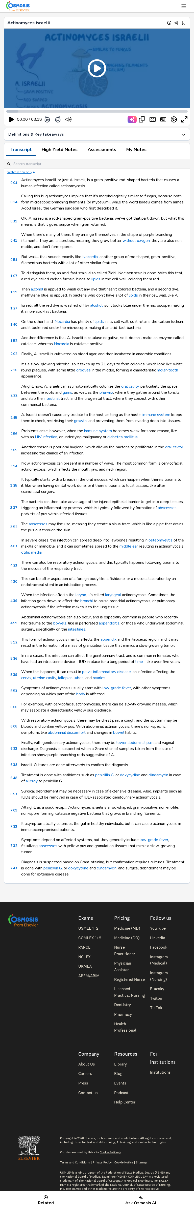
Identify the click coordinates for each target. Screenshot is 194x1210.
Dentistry (122, 1004)
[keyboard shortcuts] (163, 119)
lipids (95, 279)
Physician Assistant (122, 966)
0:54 (13, 259)
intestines (76, 629)
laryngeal (113, 595)
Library (120, 1064)
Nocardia (90, 257)
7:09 (13, 810)
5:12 (13, 642)
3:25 (13, 485)
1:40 (13, 324)
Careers (85, 1073)
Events (120, 1083)
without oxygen (136, 240)
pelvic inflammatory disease (106, 672)
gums (67, 392)
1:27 (13, 308)
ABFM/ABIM (89, 975)
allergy (32, 781)
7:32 (13, 845)
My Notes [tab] (136, 150)
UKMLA (85, 966)
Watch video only (19, 172)
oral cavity (130, 386)
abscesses (167, 508)
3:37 (13, 507)
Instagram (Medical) (159, 960)
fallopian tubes (71, 678)
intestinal (52, 398)
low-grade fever (117, 688)
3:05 (13, 450)
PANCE (84, 947)
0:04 (13, 182)
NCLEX (84, 956)
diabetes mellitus (122, 437)
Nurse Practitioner (124, 950)
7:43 (13, 868)
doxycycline (130, 775)
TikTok (156, 1007)
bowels (59, 623)
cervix (26, 678)
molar (162, 370)
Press (83, 1083)
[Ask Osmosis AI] (132, 119)
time (139, 661)
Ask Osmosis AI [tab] (140, 1203)
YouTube (158, 928)
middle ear (128, 546)
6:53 (13, 794)
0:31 (13, 221)
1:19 (13, 292)
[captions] (152, 119)
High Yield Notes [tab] (60, 150)
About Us (86, 1064)
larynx (81, 595)
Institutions (160, 1072)
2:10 (13, 370)
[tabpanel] (97, 519)
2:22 (13, 395)
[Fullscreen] (184, 119)
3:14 (13, 466)
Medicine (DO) (127, 937)
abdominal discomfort (67, 732)
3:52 (13, 527)
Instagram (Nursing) (159, 976)
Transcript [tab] (21, 150)
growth (80, 421)
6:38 (13, 764)
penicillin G (104, 775)
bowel (118, 732)
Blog (118, 1073)
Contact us (88, 1092)
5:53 (13, 691)
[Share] (176, 22)
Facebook (158, 947)
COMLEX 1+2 (89, 937)
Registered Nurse (129, 979)
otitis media (31, 552)
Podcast (121, 1092)
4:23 (13, 565)
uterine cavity (44, 678)
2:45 (13, 417)
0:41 (13, 240)
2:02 (13, 353)
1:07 (13, 276)
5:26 (13, 658)
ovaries (99, 678)
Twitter (156, 998)
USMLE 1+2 (88, 928)
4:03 (13, 546)
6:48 (13, 778)
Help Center (124, 1101)
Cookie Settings (110, 1152)
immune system (156, 415)
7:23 (13, 826)
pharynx (106, 392)
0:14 (13, 202)
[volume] (68, 119)
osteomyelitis (161, 540)
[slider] (89, 119)
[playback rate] (173, 119)
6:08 (13, 726)
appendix (108, 639)
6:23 (13, 748)
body (80, 694)
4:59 (13, 623)
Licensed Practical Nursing (129, 992)
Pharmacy (123, 1014)
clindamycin (158, 775)
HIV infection (46, 437)
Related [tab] (46, 1203)
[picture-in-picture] (142, 119)
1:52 (13, 340)
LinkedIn (157, 937)
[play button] (11, 119)
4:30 (13, 581)
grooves (83, 370)
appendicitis (109, 623)
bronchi (86, 601)
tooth (173, 370)
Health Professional (125, 1027)
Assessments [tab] (102, 150)
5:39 (13, 674)
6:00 (13, 707)
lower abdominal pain (135, 742)
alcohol (37, 289)
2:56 (13, 433)
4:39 (13, 600)
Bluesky (157, 988)
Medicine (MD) (127, 928)
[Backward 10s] (47, 119)
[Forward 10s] (58, 119)
